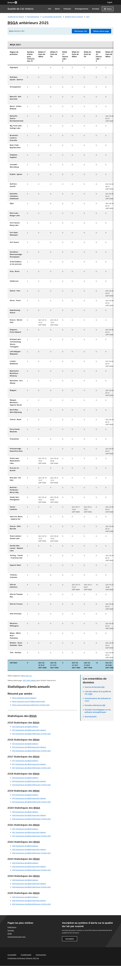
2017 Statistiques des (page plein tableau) (29, 764)
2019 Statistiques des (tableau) (25, 795)
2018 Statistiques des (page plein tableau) (29, 781)
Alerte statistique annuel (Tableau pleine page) (28, 701)
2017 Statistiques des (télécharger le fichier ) (31, 768)
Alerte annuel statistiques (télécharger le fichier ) (30, 705)
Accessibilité (12, 955)
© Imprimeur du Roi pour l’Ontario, (23, 958)
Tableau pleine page (101, 31)
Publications (12, 927)
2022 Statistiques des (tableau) (25, 846)
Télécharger (80, 31)
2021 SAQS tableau (29, 680)
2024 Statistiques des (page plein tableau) (29, 884)
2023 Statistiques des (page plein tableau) (29, 866)
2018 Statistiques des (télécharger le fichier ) (31, 785)
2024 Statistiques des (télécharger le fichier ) (31, 887)
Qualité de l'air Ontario (20, 8)
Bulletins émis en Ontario (74, 17)
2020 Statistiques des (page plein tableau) (29, 815)
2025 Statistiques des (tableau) (25, 897)
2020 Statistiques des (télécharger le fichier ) (31, 819)
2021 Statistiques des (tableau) (25, 829)
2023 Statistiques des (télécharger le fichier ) (31, 870)
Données (95, 9)
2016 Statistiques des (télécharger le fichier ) (31, 751)
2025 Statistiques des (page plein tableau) (29, 901)
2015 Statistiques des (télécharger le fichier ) (31, 734)
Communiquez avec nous (17, 937)
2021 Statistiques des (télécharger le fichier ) (31, 836)
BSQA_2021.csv (26, 676)
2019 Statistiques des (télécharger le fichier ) (31, 802)
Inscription (69, 939)
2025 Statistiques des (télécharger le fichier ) (31, 904)
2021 (88, 17)
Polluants (67, 9)
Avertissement (91, 716)
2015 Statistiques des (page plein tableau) (29, 730)
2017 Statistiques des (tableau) (25, 761)
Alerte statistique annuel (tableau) (24, 698)
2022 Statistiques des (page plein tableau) (29, 849)
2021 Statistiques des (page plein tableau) (29, 832)
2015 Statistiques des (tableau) (25, 727)
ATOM (10, 934)
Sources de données (94, 687)
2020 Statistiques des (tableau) (25, 812)
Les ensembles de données (52, 17)
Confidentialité (26, 955)
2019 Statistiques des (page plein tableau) (29, 798)
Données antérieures (95, 705)
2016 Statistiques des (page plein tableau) (29, 747)
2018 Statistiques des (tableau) (25, 778)
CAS (49, 9)
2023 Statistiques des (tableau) (25, 863)
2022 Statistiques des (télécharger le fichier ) (31, 853)
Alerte (57, 9)
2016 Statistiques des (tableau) (25, 744)
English (109, 2)
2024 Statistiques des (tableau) (25, 880)
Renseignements (81, 9)
